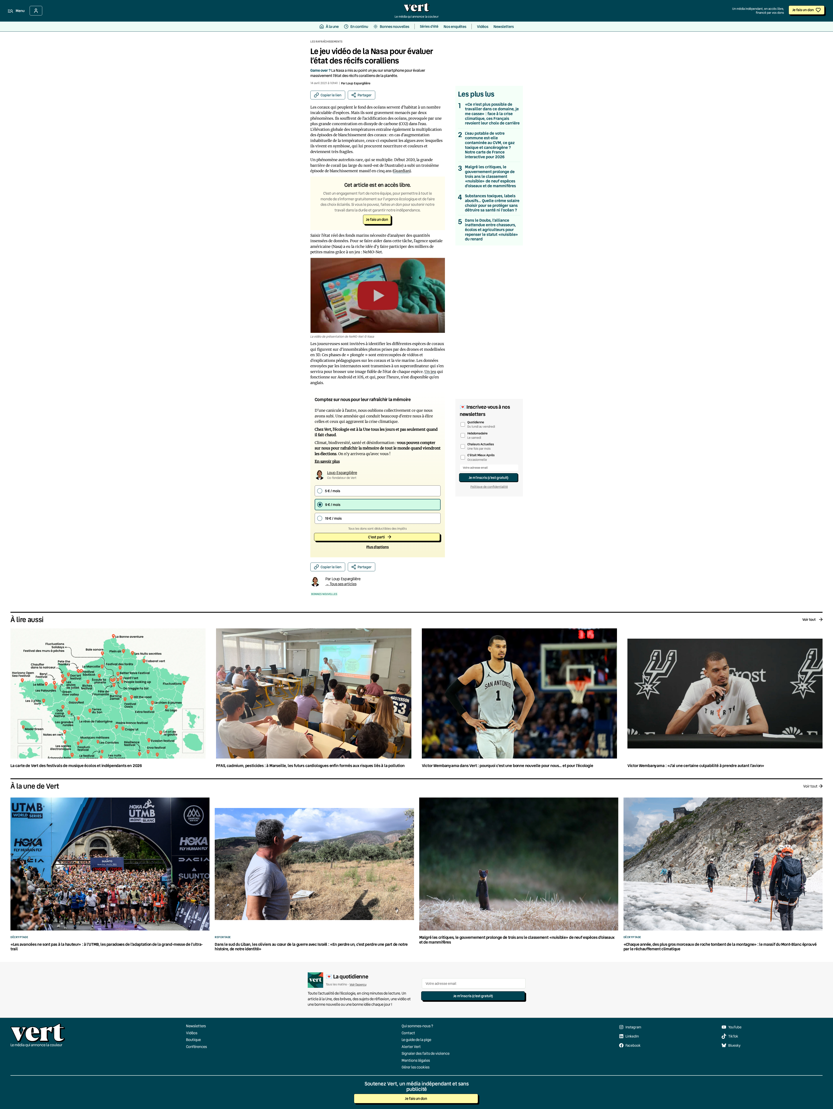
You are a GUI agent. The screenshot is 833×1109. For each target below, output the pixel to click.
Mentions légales (416, 1060)
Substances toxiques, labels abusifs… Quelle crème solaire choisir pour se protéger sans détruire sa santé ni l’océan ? (492, 203)
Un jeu (430, 371)
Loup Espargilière (358, 83)
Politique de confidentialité (489, 487)
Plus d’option (377, 546)
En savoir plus (327, 461)
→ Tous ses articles (341, 583)
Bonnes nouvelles (324, 594)
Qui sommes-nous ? (417, 1025)
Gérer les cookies (415, 1067)
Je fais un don (803, 9)
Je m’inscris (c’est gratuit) (488, 477)
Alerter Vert (411, 1046)
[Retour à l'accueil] (417, 8)
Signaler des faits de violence (425, 1053)
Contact (408, 1032)
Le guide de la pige (416, 1039)
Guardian (401, 170)
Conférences (196, 1046)
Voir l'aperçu (358, 984)
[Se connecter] (36, 10)
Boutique (193, 1039)
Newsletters (196, 1025)
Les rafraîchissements (326, 41)
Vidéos (191, 1032)
